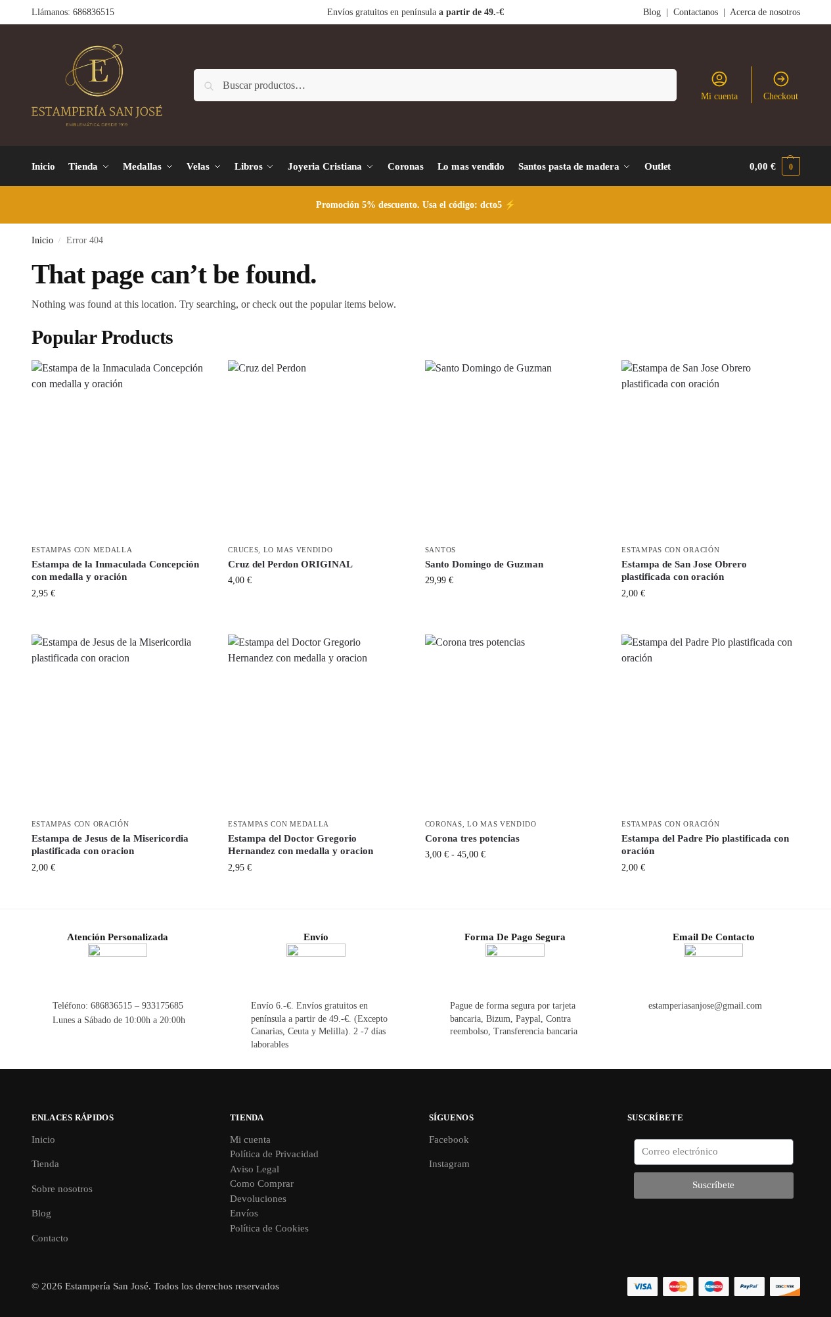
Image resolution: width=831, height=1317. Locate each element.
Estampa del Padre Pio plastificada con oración (705, 845)
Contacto (50, 1238)
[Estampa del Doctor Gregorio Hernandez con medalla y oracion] (316, 723)
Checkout (780, 96)
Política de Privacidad (274, 1154)
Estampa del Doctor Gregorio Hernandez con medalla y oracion (300, 845)
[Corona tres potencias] (513, 723)
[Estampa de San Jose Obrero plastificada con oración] (710, 449)
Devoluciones (258, 1198)
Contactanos (695, 12)
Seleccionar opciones (513, 882)
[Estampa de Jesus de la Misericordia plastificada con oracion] (120, 723)
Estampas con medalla (82, 550)
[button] (774, 166)
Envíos (244, 1213)
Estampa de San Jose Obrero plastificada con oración (684, 571)
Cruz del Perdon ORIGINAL (290, 564)
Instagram (449, 1164)
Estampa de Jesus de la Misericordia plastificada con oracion (110, 845)
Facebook (449, 1139)
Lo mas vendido (298, 550)
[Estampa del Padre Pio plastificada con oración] (710, 723)
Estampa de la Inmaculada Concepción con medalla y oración (115, 571)
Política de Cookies (269, 1228)
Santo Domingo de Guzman (484, 564)
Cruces (243, 550)
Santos (440, 550)
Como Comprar (262, 1183)
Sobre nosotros (62, 1189)
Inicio (42, 240)
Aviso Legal (254, 1169)
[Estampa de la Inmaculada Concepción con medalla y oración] (120, 449)
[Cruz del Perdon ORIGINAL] (316, 449)
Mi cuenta (719, 96)
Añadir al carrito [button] (120, 621)
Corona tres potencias (472, 838)
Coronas (443, 824)
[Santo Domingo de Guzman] (513, 449)
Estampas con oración (670, 550)
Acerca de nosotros (765, 12)
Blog (652, 12)
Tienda (45, 1164)
